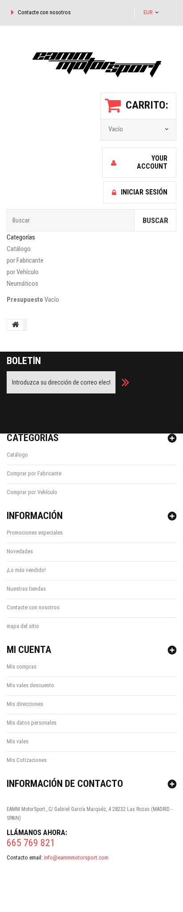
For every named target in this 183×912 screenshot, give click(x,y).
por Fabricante (25, 260)
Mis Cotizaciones (27, 760)
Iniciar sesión (144, 192)
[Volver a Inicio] (15, 325)
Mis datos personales (31, 722)
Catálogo (19, 249)
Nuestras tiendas (26, 588)
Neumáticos (22, 284)
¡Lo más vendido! (26, 570)
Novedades (20, 551)
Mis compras (21, 666)
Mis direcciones (25, 704)
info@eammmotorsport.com (76, 857)
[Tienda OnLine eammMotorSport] (91, 61)
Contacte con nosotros (44, 12)
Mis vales (17, 741)
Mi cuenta (29, 649)
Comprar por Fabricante (34, 473)
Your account (152, 162)
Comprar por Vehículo (32, 492)
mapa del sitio (23, 626)
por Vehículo (23, 272)
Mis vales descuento (30, 685)
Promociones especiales (35, 532)
